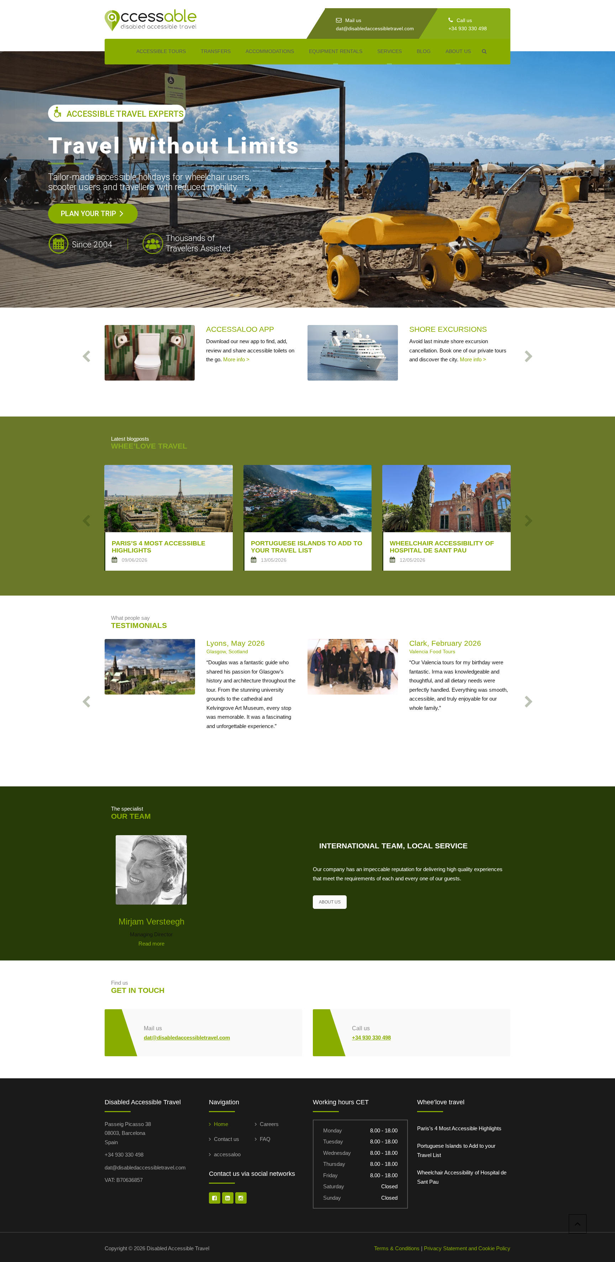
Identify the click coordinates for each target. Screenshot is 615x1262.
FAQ (265, 1139)
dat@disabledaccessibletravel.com (375, 28)
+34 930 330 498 (467, 28)
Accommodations (270, 51)
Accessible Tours (161, 51)
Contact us (226, 1139)
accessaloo (227, 1154)
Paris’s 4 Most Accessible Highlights (459, 1128)
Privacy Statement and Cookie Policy (467, 1248)
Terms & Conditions (397, 1248)
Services (389, 51)
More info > (236, 359)
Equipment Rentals (335, 51)
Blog (424, 51)
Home (221, 1124)
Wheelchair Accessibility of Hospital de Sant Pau (461, 1177)
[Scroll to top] (578, 1224)
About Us (458, 51)
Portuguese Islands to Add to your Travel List (456, 1150)
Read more (151, 944)
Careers (269, 1124)
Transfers (216, 51)
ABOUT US (330, 902)
